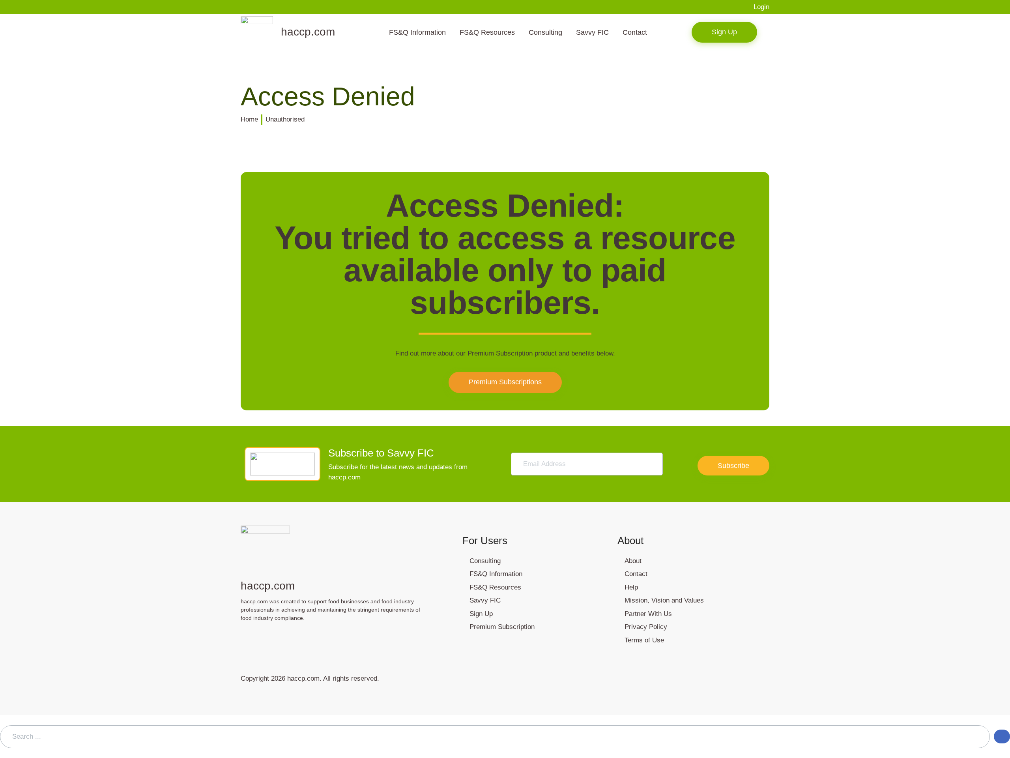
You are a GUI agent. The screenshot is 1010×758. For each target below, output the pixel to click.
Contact (635, 32)
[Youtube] (302, 640)
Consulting (545, 32)
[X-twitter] (357, 640)
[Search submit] (1002, 736)
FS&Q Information (417, 32)
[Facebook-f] (274, 640)
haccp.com (308, 32)
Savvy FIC (592, 32)
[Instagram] (246, 640)
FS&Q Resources (487, 32)
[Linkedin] (329, 640)
